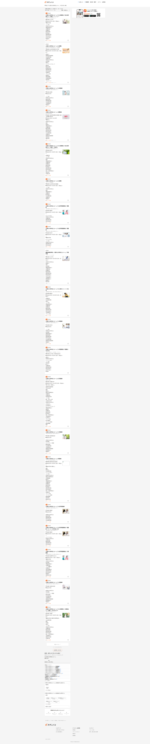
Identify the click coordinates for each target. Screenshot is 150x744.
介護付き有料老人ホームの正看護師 (54, 378)
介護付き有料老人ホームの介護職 (53, 46)
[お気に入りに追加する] (68, 40)
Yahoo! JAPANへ (48, 739)
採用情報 (74, 735)
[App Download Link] (86, 16)
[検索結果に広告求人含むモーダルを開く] (48, 10)
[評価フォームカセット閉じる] (69, 710)
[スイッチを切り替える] (54, 10)
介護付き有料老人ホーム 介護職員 (54, 112)
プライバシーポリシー (76, 731)
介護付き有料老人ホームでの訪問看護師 (55, 506)
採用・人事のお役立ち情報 (93, 731)
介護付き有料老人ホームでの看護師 (54, 88)
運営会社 (74, 733)
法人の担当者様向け (59, 731)
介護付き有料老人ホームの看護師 (53, 458)
